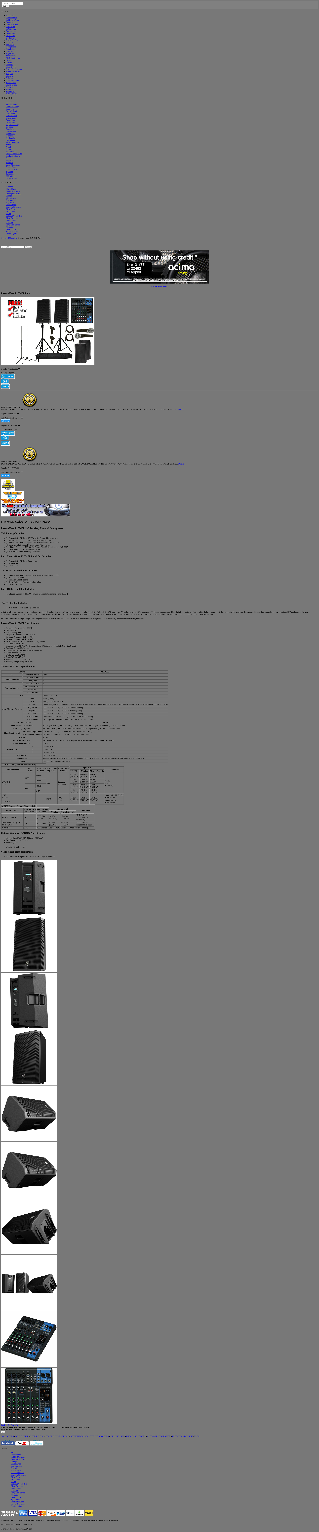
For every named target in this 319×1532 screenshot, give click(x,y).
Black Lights (11, 189)
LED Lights (10, 211)
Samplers (9, 74)
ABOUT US (103, 1436)
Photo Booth (11, 67)
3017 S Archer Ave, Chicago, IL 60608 (17, 1427)
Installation (10, 49)
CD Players (10, 27)
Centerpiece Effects (13, 193)
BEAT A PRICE (21, 1436)
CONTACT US (7, 1436)
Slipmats (9, 76)
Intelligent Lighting (13, 207)
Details (181, 409)
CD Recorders (11, 29)
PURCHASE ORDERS (136, 1436)
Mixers (8, 60)
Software (9, 78)
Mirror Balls (11, 220)
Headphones (11, 47)
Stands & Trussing (13, 231)
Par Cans (9, 223)
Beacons (9, 187)
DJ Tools (9, 42)
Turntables (10, 89)
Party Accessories (13, 225)
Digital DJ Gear (12, 40)
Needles (9, 62)
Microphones (11, 56)
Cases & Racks (12, 24)
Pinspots (9, 227)
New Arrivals (11, 94)
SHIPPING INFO (117, 1436)
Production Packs (13, 71)
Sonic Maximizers (13, 80)
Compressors (11, 31)
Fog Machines (11, 200)
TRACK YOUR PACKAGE (57, 1436)
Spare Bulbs (16, 1499)
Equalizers (10, 45)
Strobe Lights (11, 234)
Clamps (9, 196)
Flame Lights (11, 198)
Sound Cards (11, 83)
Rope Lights (11, 229)
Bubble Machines (13, 191)
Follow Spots (11, 205)
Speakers (9, 87)
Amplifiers (10, 15)
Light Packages (12, 218)
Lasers (8, 214)
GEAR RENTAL (37, 1436)
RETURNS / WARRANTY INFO (84, 1436)
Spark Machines (17, 1502)
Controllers (10, 33)
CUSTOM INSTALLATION (159, 1436)
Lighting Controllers (14, 216)
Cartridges (10, 22)
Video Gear (10, 91)
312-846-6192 (45, 1427)
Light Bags (10, 209)
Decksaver (10, 38)
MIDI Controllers (13, 58)
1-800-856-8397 (83, 1427)
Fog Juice (10, 202)
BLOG (197, 1436)
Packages (9, 65)
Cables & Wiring (12, 20)
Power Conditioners (14, 69)
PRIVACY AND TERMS (182, 1436)
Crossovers (10, 36)
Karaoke (9, 51)
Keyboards (10, 53)
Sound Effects (11, 85)
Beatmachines (11, 18)
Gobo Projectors (17, 1473)
